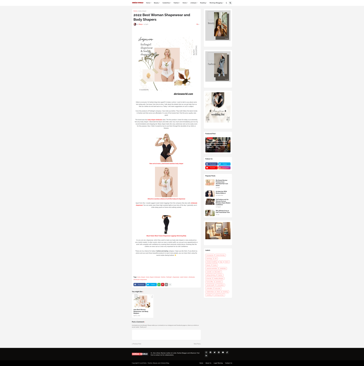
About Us (208, 363)
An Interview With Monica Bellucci (221, 192)
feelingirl (169, 277)
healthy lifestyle (218, 278)
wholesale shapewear (140, 279)
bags (221, 262)
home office (209, 281)
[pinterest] (218, 352)
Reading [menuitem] (203, 3)
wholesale (191, 277)
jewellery (219, 281)
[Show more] (170, 284)
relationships (210, 291)
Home (135, 11)
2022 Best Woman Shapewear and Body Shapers (140, 311)
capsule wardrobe (211, 268)
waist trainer (184, 277)
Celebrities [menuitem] (166, 3)
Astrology (209, 258)
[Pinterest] (162, 284)
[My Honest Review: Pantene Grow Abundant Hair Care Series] (210, 182)
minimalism (220, 285)
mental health (210, 285)
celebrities (223, 268)
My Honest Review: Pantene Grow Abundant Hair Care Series (222, 182)
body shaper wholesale (155, 119)
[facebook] (210, 352)
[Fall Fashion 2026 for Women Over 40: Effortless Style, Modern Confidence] (210, 202)
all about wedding (211, 262)
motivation (209, 288)
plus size (217, 288)
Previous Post (137, 344)
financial (208, 278)
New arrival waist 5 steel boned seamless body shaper (166, 163)
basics (227, 262)
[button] (226, 3)
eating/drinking (210, 275)
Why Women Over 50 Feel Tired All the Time (223, 211)
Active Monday (220, 255)
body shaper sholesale (153, 277)
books (215, 265)
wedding (209, 295)
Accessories (209, 255)
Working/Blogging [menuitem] (215, 3)
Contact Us (228, 363)
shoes (218, 291)
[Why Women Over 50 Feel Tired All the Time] (210, 213)
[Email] (166, 284)
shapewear (176, 277)
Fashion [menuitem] (176, 3)
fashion (163, 277)
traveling (225, 291)
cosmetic (209, 272)
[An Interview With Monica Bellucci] (210, 194)
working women (219, 295)
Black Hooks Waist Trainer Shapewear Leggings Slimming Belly (166, 236)
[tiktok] (227, 352)
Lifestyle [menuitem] (193, 3)
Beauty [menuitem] (156, 3)
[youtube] (223, 352)
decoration (217, 272)
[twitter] (214, 352)
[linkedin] (206, 355)
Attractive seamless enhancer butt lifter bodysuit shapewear (166, 199)
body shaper (142, 11)
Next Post (197, 344)
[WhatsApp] (159, 284)
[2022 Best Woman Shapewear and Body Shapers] (142, 300)
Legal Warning (218, 363)
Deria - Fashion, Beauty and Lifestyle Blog (156, 363)
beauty (208, 265)
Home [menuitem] (148, 3)
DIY (216, 258)
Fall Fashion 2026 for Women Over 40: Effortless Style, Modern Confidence (223, 202)
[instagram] (206, 352)
